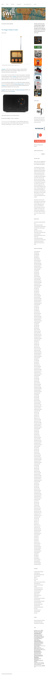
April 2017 (36, 416)
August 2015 (36, 446)
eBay (43, 636)
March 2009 (36, 558)
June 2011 (36, 519)
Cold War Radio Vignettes (38, 571)
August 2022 (36, 322)
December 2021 (37, 334)
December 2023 (37, 298)
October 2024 (36, 283)
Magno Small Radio (20, 89)
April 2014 (36, 469)
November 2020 (37, 353)
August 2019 (36, 375)
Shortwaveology (37, 605)
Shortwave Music (37, 654)
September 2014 (37, 462)
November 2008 (37, 564)
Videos (35, 663)
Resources (19, 4)
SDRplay (44, 649)
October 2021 (36, 337)
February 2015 (36, 455)
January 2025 (36, 279)
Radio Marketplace (27, 4)
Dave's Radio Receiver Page (39, 574)
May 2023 (36, 309)
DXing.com (36, 578)
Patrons (12, 4)
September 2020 (37, 356)
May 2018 (36, 397)
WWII (35, 666)
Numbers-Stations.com (38, 587)
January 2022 (36, 332)
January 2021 (36, 350)
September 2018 (37, 391)
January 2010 (36, 545)
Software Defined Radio (38, 661)
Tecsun (42, 662)
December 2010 (37, 528)
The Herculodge (37, 611)
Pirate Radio (37, 645)
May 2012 (36, 503)
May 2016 (36, 432)
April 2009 (36, 556)
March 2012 (36, 506)
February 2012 (36, 508)
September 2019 (37, 373)
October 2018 (36, 390)
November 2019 (37, 370)
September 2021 (37, 338)
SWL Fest (35, 608)
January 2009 (36, 561)
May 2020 (36, 362)
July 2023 (35, 306)
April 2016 (36, 434)
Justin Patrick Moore (38, 642)
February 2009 (36, 559)
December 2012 (37, 493)
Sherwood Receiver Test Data (39, 598)
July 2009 (35, 553)
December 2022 (37, 316)
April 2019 (36, 381)
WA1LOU (35, 612)
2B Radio (13, 91)
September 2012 (37, 497)
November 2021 (37, 335)
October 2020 (36, 354)
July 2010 (35, 536)
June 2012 (36, 502)
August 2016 (36, 428)
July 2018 (35, 394)
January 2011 (36, 527)
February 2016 (36, 437)
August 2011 (36, 517)
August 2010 (36, 534)
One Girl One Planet (37, 590)
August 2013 (36, 481)
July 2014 (35, 465)
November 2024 (37, 282)
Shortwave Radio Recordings (37, 659)
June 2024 (36, 289)
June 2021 (36, 342)
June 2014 (36, 466)
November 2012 (37, 494)
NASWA (35, 586)
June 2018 (36, 396)
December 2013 (37, 475)
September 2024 (37, 285)
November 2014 (37, 459)
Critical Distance (37, 573)
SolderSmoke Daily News (38, 607)
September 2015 (37, 444)
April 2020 (36, 363)
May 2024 (36, 291)
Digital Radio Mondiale (38, 635)
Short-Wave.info (37, 599)
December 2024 (37, 281)
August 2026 (36, 251)
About (35, 4)
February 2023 (36, 313)
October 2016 (36, 425)
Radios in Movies (37, 647)
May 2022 (36, 326)
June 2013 (36, 484)
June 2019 (36, 378)
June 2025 (36, 272)
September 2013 (37, 480)
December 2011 (37, 511)
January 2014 (36, 474)
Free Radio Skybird (38, 638)
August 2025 (36, 269)
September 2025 (37, 267)
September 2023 (37, 303)
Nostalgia (41, 643)
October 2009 (36, 549)
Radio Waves (36, 648)
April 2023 (36, 310)
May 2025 (36, 273)
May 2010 (36, 539)
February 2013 (36, 490)
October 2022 (36, 319)
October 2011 (36, 514)
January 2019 (36, 385)
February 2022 (36, 331)
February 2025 (36, 278)
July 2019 (35, 376)
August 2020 (36, 357)
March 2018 (36, 400)
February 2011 (36, 525)
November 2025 (37, 264)
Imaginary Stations (38, 641)
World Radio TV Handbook (39, 623)
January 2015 (36, 456)
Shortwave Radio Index (38, 604)
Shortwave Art (38, 652)
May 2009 (36, 555)
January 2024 (36, 297)
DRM (41, 636)
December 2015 (37, 440)
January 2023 (36, 314)
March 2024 (36, 294)
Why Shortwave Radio (37, 665)
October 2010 (36, 531)
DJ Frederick (37, 636)
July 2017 (35, 412)
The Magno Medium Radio (9, 30)
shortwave (3, 124)
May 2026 (36, 255)
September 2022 (37, 320)
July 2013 (35, 483)
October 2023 (36, 301)
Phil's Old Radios (37, 592)
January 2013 (36, 491)
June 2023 (36, 307)
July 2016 (35, 430)
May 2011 (36, 521)
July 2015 (35, 447)
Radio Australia (42, 645)
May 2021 (36, 344)
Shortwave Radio (38, 656)
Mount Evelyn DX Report (38, 584)
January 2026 (36, 261)
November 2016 (37, 424)
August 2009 (36, 552)
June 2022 (36, 325)
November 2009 (37, 548)
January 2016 (36, 438)
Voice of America (37, 664)
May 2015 (36, 450)
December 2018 (37, 387)
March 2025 (36, 276)
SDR (41, 649)
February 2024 (36, 295)
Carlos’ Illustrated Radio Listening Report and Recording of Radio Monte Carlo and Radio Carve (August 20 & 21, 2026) (40, 241)
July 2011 (35, 518)
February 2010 (36, 543)
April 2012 (36, 505)
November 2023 (37, 300)
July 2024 (35, 288)
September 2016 (37, 427)
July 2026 (35, 252)
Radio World (42, 648)
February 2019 (36, 384)
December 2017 (37, 404)
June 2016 (36, 431)
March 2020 (36, 365)
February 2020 (36, 366)
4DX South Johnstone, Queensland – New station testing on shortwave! (40, 232)
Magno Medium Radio (19, 83)
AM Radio (36, 630)
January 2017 (36, 421)
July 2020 (35, 359)
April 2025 (36, 275)
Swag (7, 4)
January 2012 (36, 509)
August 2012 (36, 499)
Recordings (37, 649)
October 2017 (36, 407)
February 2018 (36, 401)
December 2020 (37, 351)
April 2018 (36, 399)
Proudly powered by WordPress (6, 673)
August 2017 (36, 410)
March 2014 (36, 471)
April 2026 (36, 257)
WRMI (43, 665)
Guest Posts (36, 639)
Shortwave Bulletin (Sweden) (39, 601)
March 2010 (36, 542)
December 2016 (37, 422)
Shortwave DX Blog (37, 602)
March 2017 (36, 418)
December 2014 (37, 458)
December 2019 (37, 369)
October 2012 (36, 496)
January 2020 (36, 368)
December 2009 (37, 546)
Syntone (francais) (37, 609)
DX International (37, 576)
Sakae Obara (36, 596)
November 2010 (37, 530)
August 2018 (36, 393)
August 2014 (36, 463)
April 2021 (36, 345)
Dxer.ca (35, 577)
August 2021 (36, 340)
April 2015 (36, 452)
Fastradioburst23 (39, 637)
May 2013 (36, 486)
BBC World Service (38, 631)
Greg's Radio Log (37, 583)
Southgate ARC (37, 662)
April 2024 (36, 292)
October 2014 (36, 460)
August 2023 (36, 304)
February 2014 (36, 472)
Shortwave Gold (37, 653)
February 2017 (36, 419)
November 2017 (37, 406)
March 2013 (36, 489)
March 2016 (36, 435)
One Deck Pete (37, 644)
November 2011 (37, 512)
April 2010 (36, 540)
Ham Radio (37, 640)
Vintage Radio (39, 663)
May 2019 (36, 379)
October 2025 (36, 266)
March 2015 (36, 453)
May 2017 (36, 415)
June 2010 (36, 537)
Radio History (37, 646)
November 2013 (37, 477)
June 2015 (36, 449)
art (27, 121)
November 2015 (37, 441)
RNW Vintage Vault (37, 595)
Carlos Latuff (38, 632)
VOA (43, 663)
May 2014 (36, 468)
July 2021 (35, 341)
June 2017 (36, 413)
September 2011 (37, 515)
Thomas (21, 124)
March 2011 (36, 524)
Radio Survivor (36, 593)
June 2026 (36, 254)
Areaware (3, 69)
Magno (8, 122)
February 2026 (36, 260)
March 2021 (36, 347)
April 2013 (36, 487)
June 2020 (36, 360)
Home (2, 4)
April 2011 (36, 522)
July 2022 (35, 323)
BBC (42, 630)
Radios (14, 121)
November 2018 (37, 388)
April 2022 (36, 328)
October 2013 (36, 478)
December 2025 (37, 263)
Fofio (35, 580)
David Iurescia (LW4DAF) (38, 634)
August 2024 (36, 286)
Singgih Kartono (9, 124)
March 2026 (36, 258)
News (11, 121)
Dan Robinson (37, 633)
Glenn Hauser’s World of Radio (39, 581)
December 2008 (37, 562)
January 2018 (36, 403)
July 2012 (35, 500)
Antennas (39, 630)
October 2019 (36, 372)
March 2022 (36, 329)
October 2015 (36, 443)
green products (4, 122)
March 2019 (36, 382)
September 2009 (37, 550)
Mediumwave (37, 643)
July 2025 (35, 270)
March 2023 (36, 311)
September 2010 (37, 533)
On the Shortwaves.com (38, 589)
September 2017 (37, 409)
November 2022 (37, 317)
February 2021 (36, 348)
